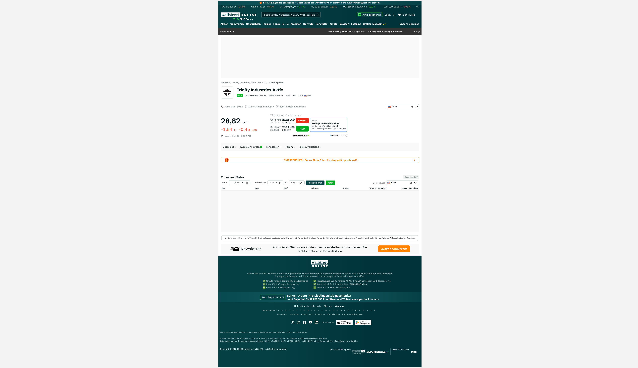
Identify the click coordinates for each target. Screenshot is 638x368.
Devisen (344, 23)
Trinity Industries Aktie (260, 89)
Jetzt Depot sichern (273, 297)
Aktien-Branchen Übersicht (307, 306)
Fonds (276, 23)
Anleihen (296, 23)
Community (237, 23)
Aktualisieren (315, 182)
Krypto (333, 23)
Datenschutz (307, 314)
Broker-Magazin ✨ (374, 23)
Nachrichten (253, 23)
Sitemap (328, 306)
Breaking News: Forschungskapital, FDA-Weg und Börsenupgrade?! (347, 31)
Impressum (282, 314)
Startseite (225, 83)
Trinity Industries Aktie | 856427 (249, 82)
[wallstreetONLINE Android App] (363, 324)
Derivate (308, 23)
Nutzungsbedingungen (352, 314)
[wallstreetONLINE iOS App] (344, 324)
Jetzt (330, 182)
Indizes (267, 23)
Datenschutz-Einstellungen (327, 314)
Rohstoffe (321, 23)
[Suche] (318, 14)
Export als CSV (411, 177)
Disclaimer (294, 314)
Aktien (224, 23)
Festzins (356, 23)
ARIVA (298, 332)
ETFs (285, 23)
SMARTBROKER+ (358, 284)
